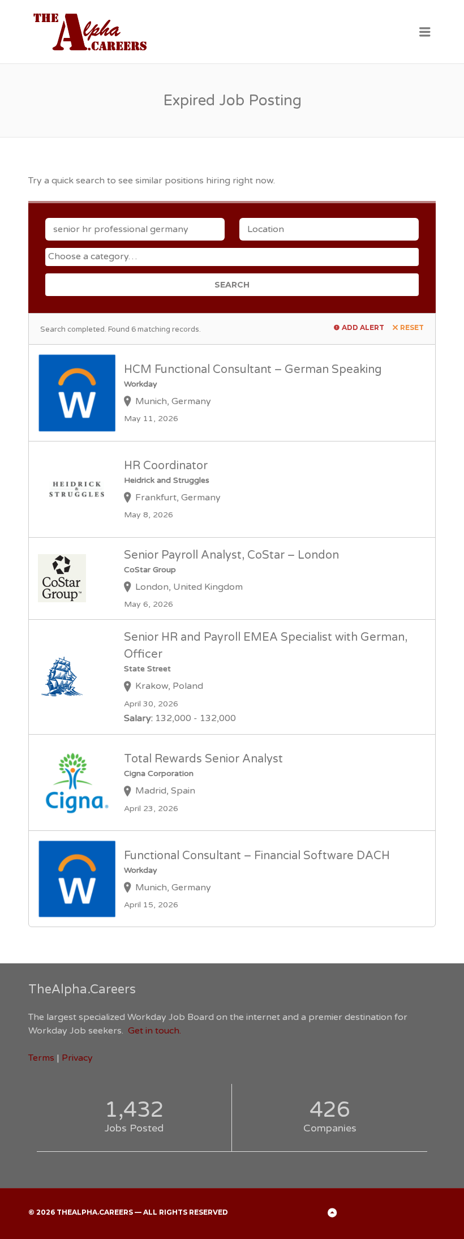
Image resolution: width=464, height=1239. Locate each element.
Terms (41, 1058)
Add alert (363, 327)
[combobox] (232, 257)
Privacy (77, 1058)
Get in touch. (154, 1030)
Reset (412, 327)
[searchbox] (233, 256)
